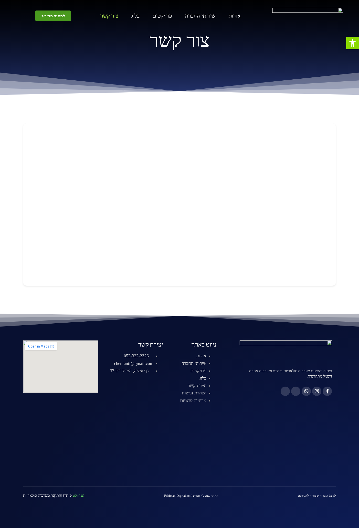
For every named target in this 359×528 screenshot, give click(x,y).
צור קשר (109, 16)
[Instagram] (316, 391)
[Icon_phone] (295, 391)
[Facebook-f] (327, 391)
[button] (352, 43)
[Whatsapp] (306, 391)
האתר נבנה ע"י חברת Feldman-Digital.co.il (191, 495)
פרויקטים (162, 16)
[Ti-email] (285, 391)
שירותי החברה (200, 16)
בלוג (135, 16)
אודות (235, 16)
